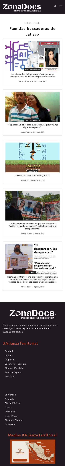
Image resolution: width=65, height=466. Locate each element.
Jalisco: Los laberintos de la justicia (32, 175)
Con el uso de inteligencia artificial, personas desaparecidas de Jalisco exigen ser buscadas (32, 75)
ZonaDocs (25, 180)
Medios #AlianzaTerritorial (32, 435)
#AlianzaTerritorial (20, 343)
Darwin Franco (25, 81)
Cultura (32, 272)
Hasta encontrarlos (32, 70)
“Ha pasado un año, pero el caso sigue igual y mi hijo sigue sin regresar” (32, 126)
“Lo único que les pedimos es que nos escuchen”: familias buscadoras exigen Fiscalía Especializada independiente (32, 226)
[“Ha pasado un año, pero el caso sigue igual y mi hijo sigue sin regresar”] (32, 107)
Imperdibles (32, 171)
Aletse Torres (26, 132)
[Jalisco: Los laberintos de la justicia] (32, 157)
